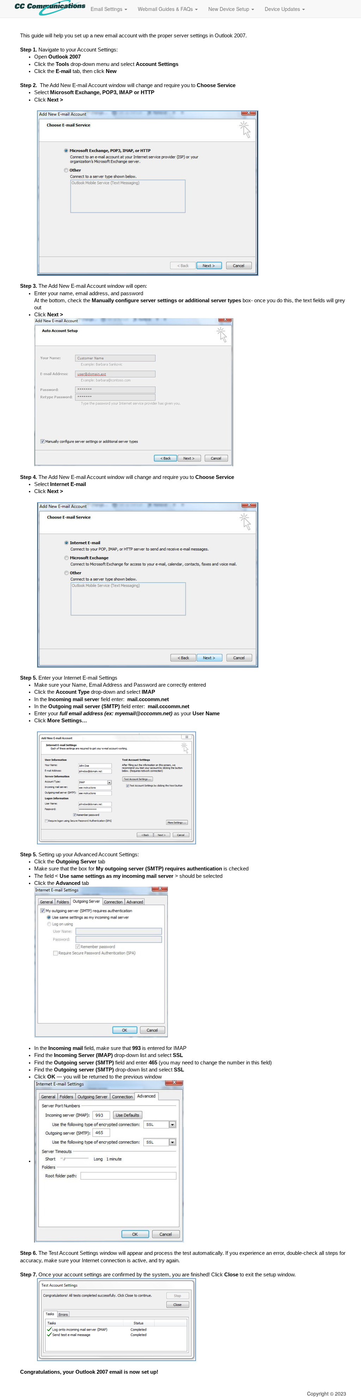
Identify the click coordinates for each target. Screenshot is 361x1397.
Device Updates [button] (283, 8)
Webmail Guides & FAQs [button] (166, 8)
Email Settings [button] (107, 8)
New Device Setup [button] (229, 8)
